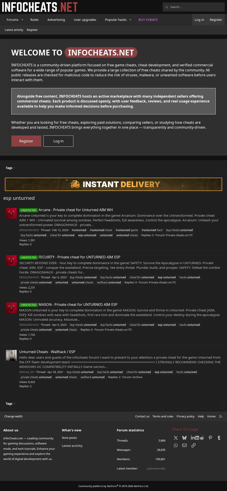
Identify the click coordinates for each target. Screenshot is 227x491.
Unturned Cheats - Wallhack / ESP (47, 351)
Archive (137, 377)
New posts (69, 438)
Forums (12, 19)
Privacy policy (186, 416)
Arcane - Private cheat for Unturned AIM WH (67, 209)
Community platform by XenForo (113, 486)
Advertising (56, 19)
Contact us (142, 416)
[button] (22, 19)
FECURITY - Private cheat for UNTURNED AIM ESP (70, 257)
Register (32, 30)
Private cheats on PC (179, 235)
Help (201, 416)
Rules (34, 19)
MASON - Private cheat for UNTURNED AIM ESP (69, 304)
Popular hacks (116, 19)
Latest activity (14, 30)
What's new (71, 430)
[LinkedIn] (193, 437)
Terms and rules (163, 416)
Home (211, 416)
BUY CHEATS (148, 19)
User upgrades (85, 19)
